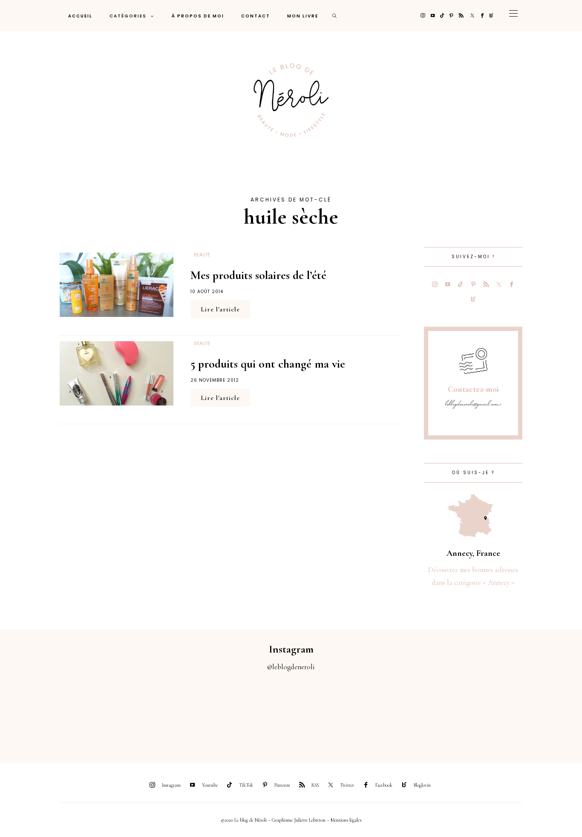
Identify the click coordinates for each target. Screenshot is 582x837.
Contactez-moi (473, 389)
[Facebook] (482, 15)
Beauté (202, 255)
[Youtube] (433, 15)
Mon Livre (302, 16)
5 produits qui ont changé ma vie (267, 364)
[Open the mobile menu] (513, 15)
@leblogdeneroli (291, 666)
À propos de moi (198, 16)
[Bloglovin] (491, 15)
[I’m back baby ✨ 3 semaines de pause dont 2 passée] (182, 712)
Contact (255, 16)
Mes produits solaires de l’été (258, 275)
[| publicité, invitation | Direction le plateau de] (109, 712)
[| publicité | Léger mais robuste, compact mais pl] (327, 712)
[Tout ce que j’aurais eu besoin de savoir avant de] (473, 712)
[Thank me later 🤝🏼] (545, 712)
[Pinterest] (451, 15)
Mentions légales (346, 820)
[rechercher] (335, 15)
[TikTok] (442, 15)
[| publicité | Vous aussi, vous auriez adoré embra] (400, 712)
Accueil (80, 16)
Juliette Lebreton (310, 820)
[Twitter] (472, 15)
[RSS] (461, 15)
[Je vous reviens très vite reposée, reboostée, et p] (254, 712)
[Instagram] (423, 15)
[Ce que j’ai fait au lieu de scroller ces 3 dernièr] (36, 712)
